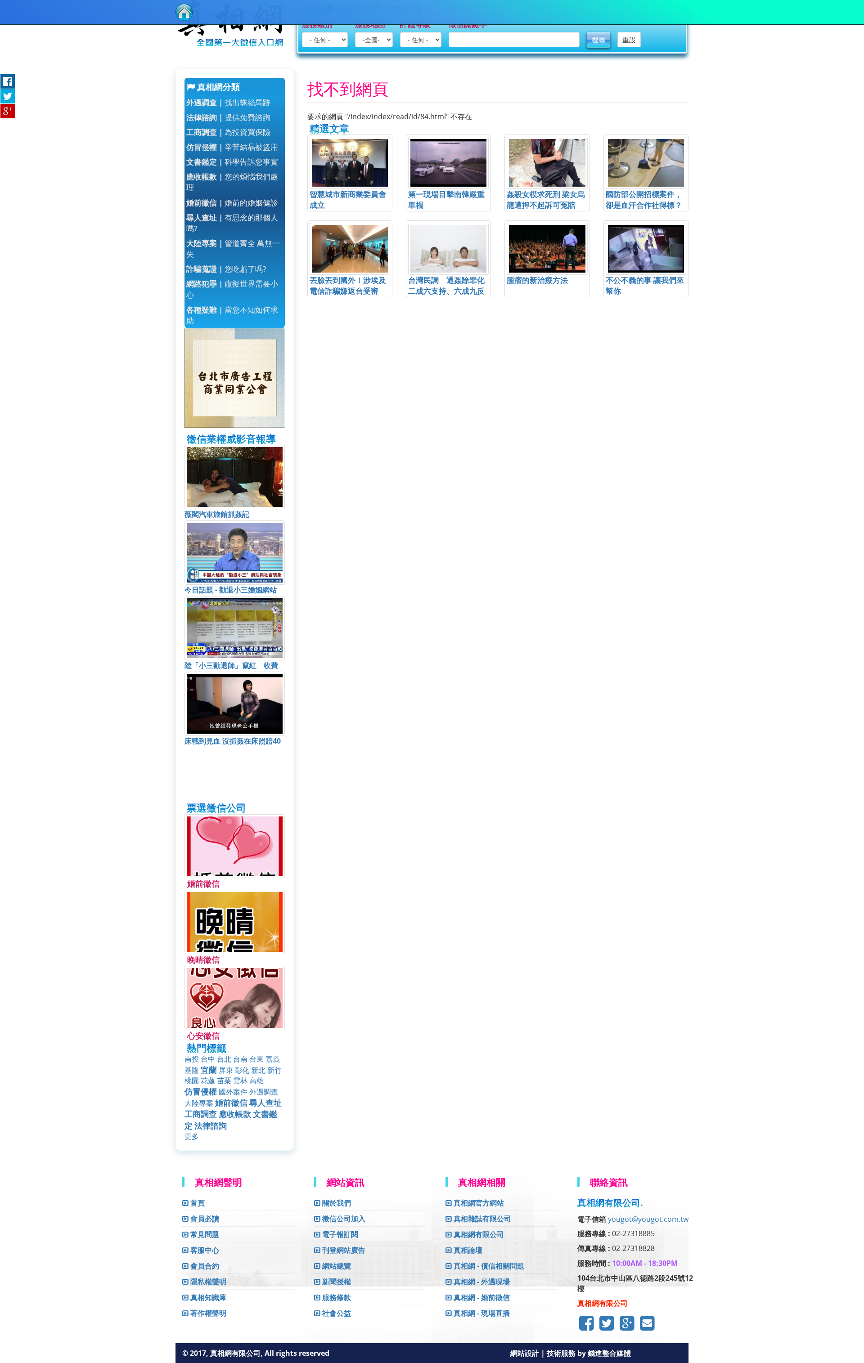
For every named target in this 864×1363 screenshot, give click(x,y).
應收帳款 (235, 1113)
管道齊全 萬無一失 (233, 248)
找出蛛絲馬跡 (228, 102)
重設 (629, 39)
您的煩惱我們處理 (232, 182)
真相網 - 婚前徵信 (481, 1297)
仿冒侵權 (200, 1091)
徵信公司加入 (342, 1219)
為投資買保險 (228, 132)
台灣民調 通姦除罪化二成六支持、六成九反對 (446, 291)
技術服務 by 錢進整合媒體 (589, 1353)
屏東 (226, 1070)
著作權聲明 (207, 1313)
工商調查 (200, 1113)
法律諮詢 (210, 1125)
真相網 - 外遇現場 (481, 1282)
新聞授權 (335, 1282)
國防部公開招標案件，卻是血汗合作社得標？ (644, 199)
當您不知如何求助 (232, 315)
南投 (191, 1059)
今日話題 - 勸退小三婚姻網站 (230, 590)
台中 (208, 1059)
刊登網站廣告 (342, 1250)
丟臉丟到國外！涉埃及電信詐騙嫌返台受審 (348, 285)
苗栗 (224, 1080)
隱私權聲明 (207, 1282)
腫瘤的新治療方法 (537, 280)
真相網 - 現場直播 (481, 1313)
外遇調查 (263, 1092)
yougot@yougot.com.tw (648, 1219)
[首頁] (184, 12)
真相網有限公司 (478, 1234)
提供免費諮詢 (228, 117)
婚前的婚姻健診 (232, 202)
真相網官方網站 (478, 1203)
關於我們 (335, 1203)
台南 (240, 1059)
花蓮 (208, 1080)
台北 (224, 1059)
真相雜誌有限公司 (481, 1219)
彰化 (242, 1070)
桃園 (191, 1080)
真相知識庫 (207, 1297)
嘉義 (273, 1059)
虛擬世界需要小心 (232, 289)
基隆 (191, 1070)
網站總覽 (335, 1266)
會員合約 (204, 1266)
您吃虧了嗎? (226, 269)
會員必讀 (204, 1219)
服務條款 (335, 1297)
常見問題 (204, 1234)
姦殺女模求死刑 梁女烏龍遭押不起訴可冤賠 (546, 199)
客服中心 (204, 1250)
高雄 (256, 1080)
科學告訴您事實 (232, 162)
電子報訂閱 (339, 1234)
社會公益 (335, 1313)
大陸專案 (198, 1103)
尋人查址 (265, 1102)
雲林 (240, 1080)
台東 (256, 1059)
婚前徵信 (231, 1102)
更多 (191, 1136)
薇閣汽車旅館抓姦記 (216, 514)
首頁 (197, 1203)
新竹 (274, 1070)
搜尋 (598, 39)
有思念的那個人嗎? (232, 222)
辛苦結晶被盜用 (232, 147)
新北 (258, 1070)
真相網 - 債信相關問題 (488, 1266)
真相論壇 (467, 1250)
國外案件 (233, 1092)
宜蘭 (209, 1069)
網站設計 (525, 1353)
